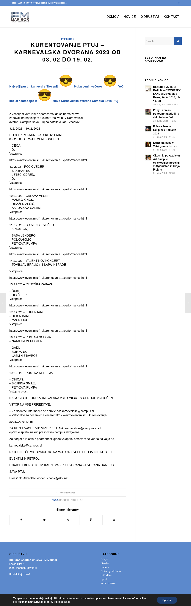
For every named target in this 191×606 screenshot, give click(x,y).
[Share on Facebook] (21, 520)
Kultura (105, 567)
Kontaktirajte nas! (19, 574)
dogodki (64, 499)
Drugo (104, 559)
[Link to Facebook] (179, 3)
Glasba (105, 563)
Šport (104, 579)
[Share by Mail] (114, 520)
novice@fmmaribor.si (56, 2)
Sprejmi (167, 600)
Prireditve (67, 39)
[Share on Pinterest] (91, 520)
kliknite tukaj (62, 602)
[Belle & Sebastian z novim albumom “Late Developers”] (3, 303)
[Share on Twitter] (44, 520)
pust (80, 499)
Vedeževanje (108, 583)
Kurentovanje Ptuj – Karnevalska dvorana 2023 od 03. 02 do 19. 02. (67, 52)
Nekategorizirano (111, 571)
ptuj (73, 499)
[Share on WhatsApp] (67, 520)
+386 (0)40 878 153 (27, 2)
